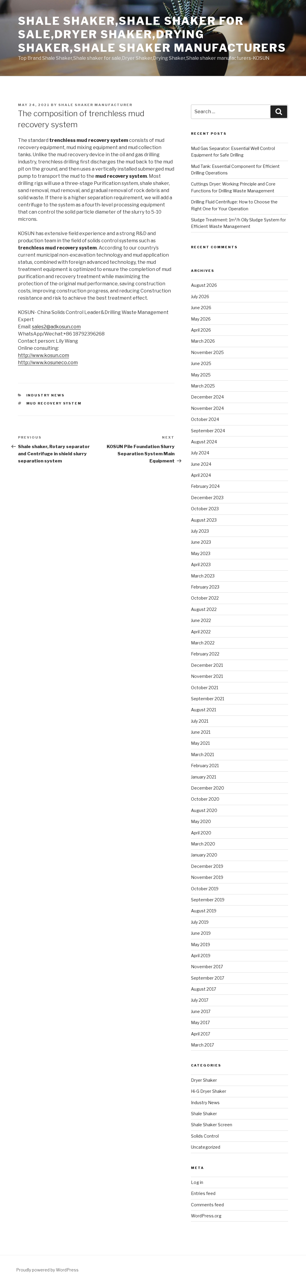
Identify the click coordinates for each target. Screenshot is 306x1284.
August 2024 (204, 441)
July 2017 (199, 1000)
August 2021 (203, 709)
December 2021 (207, 665)
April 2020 (201, 832)
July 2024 (200, 452)
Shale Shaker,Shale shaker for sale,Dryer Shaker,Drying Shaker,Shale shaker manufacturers (152, 34)
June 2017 (200, 1011)
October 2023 (205, 508)
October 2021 (204, 687)
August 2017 (203, 989)
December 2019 (207, 866)
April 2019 (200, 955)
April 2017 (200, 1033)
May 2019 (200, 944)
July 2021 (199, 721)
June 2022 (201, 620)
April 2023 (201, 564)
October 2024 (205, 419)
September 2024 (208, 430)
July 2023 (200, 531)
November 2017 (207, 966)
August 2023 (204, 520)
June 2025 (201, 363)
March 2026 (203, 341)
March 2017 (202, 1044)
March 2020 (203, 843)
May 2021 (200, 743)
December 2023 (207, 497)
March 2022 (203, 642)
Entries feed (203, 1193)
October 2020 (205, 799)
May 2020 (201, 821)
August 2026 (204, 285)
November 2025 (207, 352)
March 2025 (203, 385)
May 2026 (201, 318)
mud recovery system (54, 403)
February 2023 (205, 586)
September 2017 (207, 977)
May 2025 (201, 374)
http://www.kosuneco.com (48, 362)
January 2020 (204, 854)
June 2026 (201, 307)
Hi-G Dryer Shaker (208, 1091)
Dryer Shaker (204, 1080)
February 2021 (205, 765)
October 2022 (205, 597)
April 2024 (201, 475)
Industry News (45, 395)
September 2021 (207, 698)
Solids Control (205, 1136)
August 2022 (204, 609)
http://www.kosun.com (43, 355)
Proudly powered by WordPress (47, 1269)
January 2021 (203, 776)
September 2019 (207, 899)
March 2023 (203, 575)
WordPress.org (206, 1215)
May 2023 (200, 553)
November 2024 (207, 408)
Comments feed (207, 1204)
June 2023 (201, 542)
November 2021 (207, 676)
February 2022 (205, 653)
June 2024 (201, 464)
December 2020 (207, 787)
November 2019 (207, 877)
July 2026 (200, 296)
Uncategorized (205, 1147)
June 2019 (201, 933)
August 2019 (203, 910)
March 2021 (202, 754)
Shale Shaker (204, 1113)
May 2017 (200, 1022)
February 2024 (205, 486)
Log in (197, 1182)
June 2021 (200, 732)
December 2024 (207, 396)
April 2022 (201, 631)
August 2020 (204, 810)
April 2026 (201, 330)
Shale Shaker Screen (211, 1124)
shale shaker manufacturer (95, 105)
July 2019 (200, 922)
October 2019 (204, 888)
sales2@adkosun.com (56, 327)
